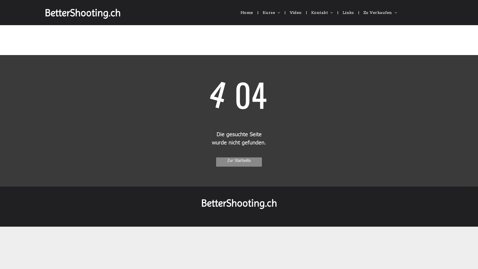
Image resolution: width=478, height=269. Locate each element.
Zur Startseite (239, 160)
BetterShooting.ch (83, 13)
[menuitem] (248, 13)
